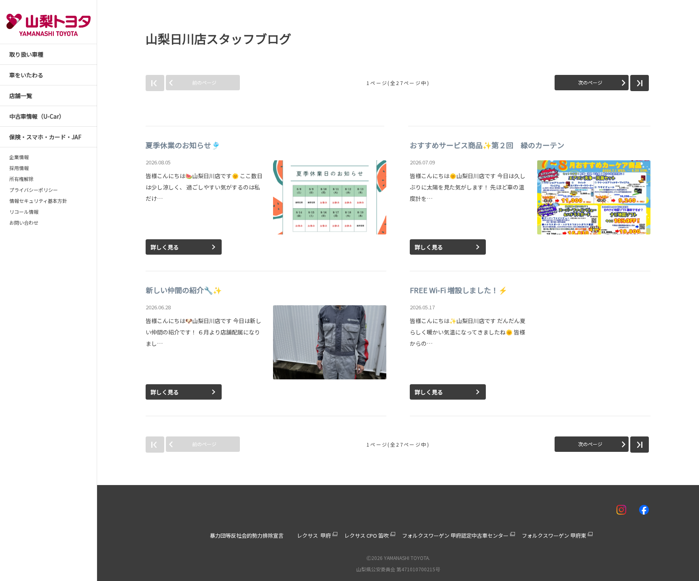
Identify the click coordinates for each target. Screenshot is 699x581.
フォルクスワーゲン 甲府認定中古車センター (455, 535)
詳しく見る (164, 247)
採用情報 (19, 168)
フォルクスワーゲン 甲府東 (554, 535)
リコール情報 (23, 211)
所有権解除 (21, 179)
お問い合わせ (23, 222)
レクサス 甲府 (314, 535)
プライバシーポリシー (33, 189)
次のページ (590, 82)
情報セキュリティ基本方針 (38, 200)
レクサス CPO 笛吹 (366, 535)
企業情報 (19, 157)
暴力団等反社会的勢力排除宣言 (247, 535)
